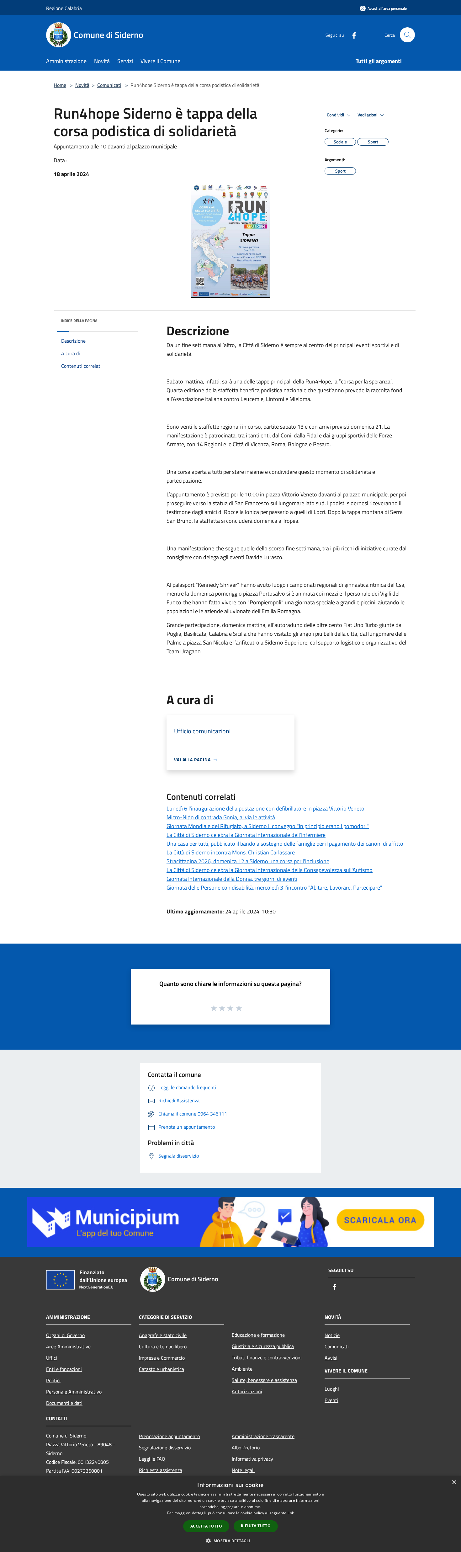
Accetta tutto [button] (206, 1526)
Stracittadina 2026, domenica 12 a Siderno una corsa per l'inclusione (248, 861)
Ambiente (242, 1369)
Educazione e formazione (258, 1335)
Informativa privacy (252, 1459)
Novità (82, 85)
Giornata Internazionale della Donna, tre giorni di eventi (232, 879)
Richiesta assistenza (160, 1470)
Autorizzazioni (247, 1391)
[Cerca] (407, 34)
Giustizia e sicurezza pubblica (263, 1346)
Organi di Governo (65, 1335)
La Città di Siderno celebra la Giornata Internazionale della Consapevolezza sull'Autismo (270, 870)
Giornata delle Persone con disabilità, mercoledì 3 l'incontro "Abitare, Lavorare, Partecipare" (274, 887)
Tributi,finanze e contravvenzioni (267, 1357)
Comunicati (109, 85)
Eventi (331, 1400)
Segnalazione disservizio (165, 1447)
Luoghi (332, 1389)
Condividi (336, 114)
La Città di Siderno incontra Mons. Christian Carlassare (231, 852)
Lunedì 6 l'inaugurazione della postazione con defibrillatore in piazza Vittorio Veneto (265, 808)
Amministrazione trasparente (263, 1436)
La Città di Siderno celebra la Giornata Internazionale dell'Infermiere (246, 835)
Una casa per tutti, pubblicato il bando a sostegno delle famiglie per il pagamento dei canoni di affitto (285, 843)
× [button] (454, 1482)
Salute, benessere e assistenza (264, 1380)
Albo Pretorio (246, 1447)
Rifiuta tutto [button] (256, 1525)
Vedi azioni (368, 114)
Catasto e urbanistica (161, 1369)
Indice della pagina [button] (79, 321)
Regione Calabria (64, 8)
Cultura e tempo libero (163, 1346)
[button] (230, 1540)
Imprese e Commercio (162, 1358)
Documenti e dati (64, 1403)
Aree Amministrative (68, 1346)
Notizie (332, 1335)
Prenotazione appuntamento (169, 1436)
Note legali (243, 1470)
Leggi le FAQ (152, 1459)
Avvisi (331, 1358)
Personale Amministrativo (74, 1391)
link (291, 1513)
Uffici (51, 1358)
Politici (53, 1380)
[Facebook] (351, 34)
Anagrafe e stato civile (163, 1335)
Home (60, 85)
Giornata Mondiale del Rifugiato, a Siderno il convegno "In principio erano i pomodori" (268, 826)
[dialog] (230, 1514)
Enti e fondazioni (64, 1369)
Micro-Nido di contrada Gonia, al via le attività (221, 817)
